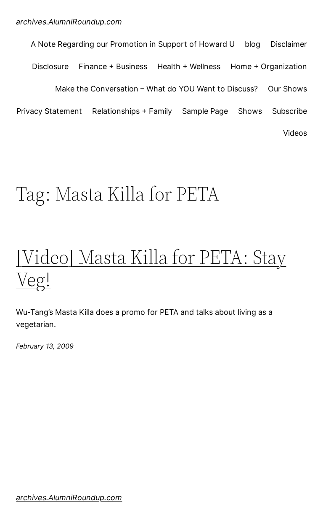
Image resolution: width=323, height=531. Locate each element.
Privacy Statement (49, 111)
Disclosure (50, 66)
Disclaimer (288, 44)
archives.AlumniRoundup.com (69, 21)
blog (252, 44)
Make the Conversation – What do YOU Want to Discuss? (156, 88)
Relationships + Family (132, 111)
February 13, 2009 (45, 346)
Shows (250, 111)
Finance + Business (113, 66)
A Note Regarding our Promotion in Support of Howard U (133, 44)
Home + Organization (268, 66)
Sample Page (205, 111)
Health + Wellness (188, 66)
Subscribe (289, 111)
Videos (295, 133)
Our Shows (287, 88)
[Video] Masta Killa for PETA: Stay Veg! (151, 268)
